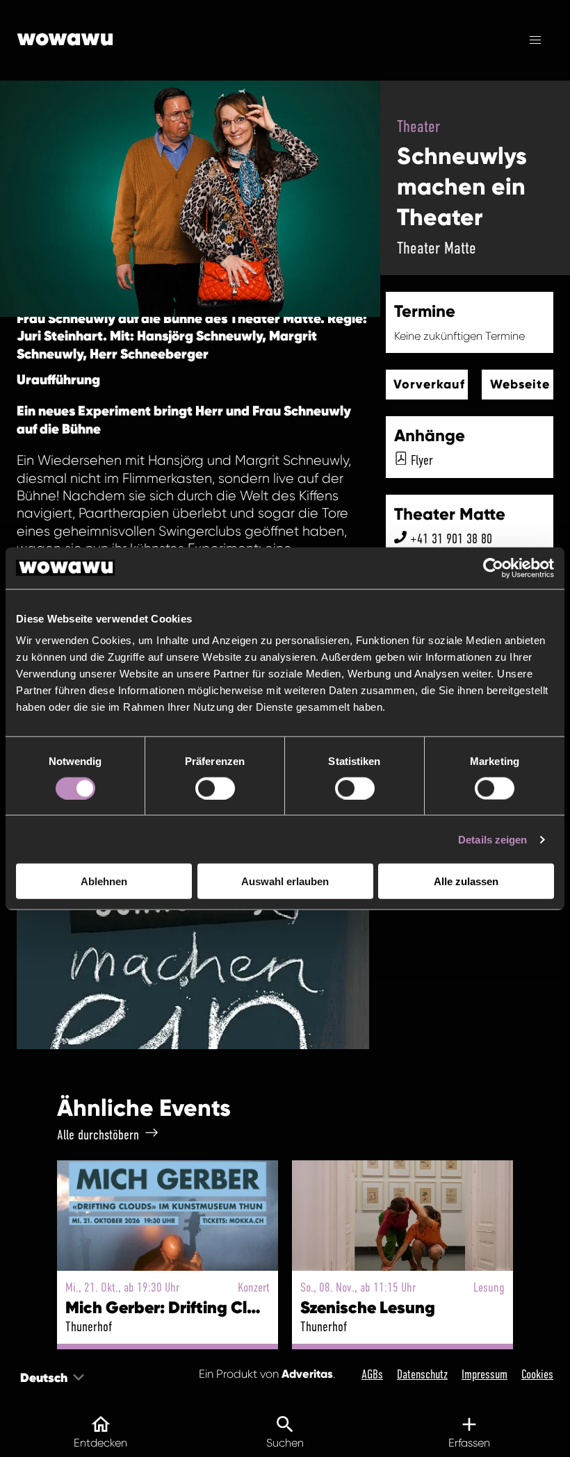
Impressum (484, 1374)
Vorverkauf (429, 384)
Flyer (422, 460)
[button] (535, 40)
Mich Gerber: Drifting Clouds (175, 1307)
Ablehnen (104, 881)
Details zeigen (492, 839)
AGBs (372, 1374)
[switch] (215, 788)
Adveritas (307, 1374)
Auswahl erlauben (285, 881)
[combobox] (21, 1377)
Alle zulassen (466, 881)
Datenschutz (422, 1374)
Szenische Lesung (367, 1307)
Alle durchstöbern (98, 1134)
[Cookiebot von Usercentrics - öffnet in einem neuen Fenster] (493, 567)
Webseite (520, 384)
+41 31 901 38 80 (451, 538)
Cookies (537, 1374)
